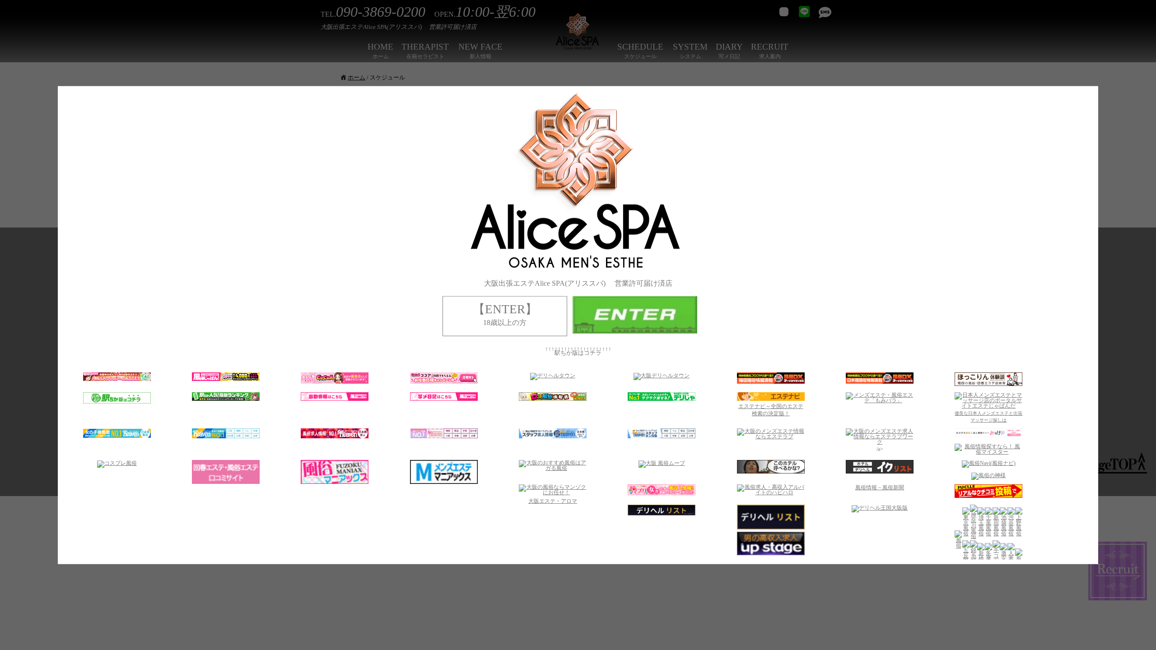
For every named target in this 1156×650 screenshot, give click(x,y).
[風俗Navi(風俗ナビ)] (989, 463)
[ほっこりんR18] (988, 384)
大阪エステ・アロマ (552, 501)
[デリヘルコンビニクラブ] (661, 513)
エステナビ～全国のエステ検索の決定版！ (770, 409)
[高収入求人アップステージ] (771, 553)
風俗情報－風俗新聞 (879, 487)
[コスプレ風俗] (117, 463)
